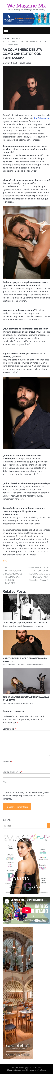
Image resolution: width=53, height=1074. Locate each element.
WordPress (41, 1070)
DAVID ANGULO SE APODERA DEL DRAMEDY (25, 622)
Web (5, 782)
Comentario (9, 728)
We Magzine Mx (26, 6)
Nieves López (25, 62)
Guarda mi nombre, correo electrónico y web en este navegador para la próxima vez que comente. (26, 795)
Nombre (7, 761)
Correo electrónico (13, 771)
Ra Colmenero (41, 118)
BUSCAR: (7, 820)
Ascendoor (21, 1070)
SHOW (5, 561)
